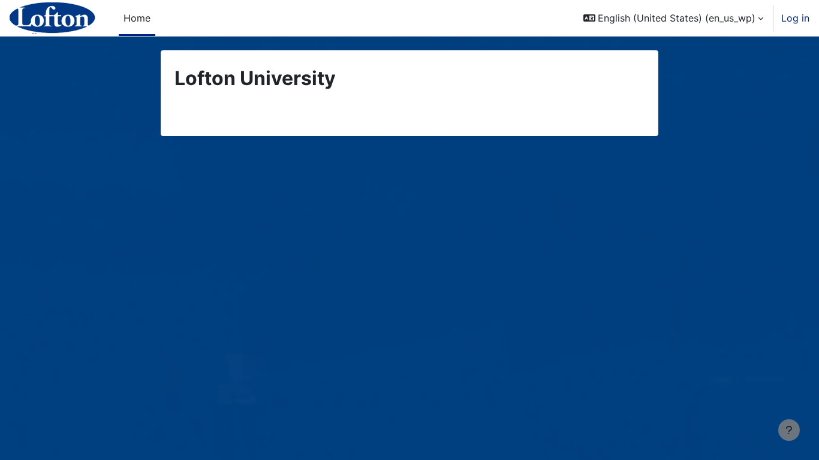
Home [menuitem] (137, 18)
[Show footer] (789, 430)
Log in (795, 18)
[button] (673, 18)
